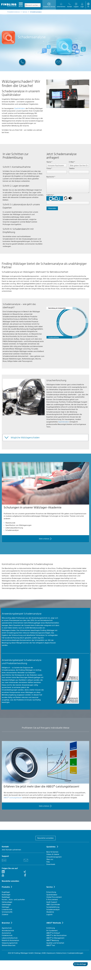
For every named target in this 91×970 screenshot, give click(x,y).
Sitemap (38, 953)
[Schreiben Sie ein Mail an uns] (26, 861)
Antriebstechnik (8, 930)
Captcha (50, 194)
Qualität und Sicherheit (55, 943)
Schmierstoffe (7, 912)
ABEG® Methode (53, 922)
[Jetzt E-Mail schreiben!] (58, 65)
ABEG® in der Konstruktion (56, 935)
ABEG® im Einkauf (53, 933)
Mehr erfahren (44, 538)
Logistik (49, 914)
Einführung (50, 928)
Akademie (50, 912)
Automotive (6, 933)
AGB (43, 953)
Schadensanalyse (52, 909)
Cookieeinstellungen (75, 953)
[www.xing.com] (25, 872)
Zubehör (5, 914)
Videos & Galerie (52, 854)
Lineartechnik (7, 909)
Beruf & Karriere (52, 851)
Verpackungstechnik (10, 943)
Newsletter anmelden (45, 838)
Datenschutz (61, 953)
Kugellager (6, 892)
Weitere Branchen (8, 945)
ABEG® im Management (55, 938)
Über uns (49, 859)
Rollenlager (6, 894)
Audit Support (51, 902)
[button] (65, 198)
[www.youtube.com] (3, 876)
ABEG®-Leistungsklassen (13, 797)
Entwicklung (51, 892)
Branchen (6, 922)
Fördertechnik (7, 935)
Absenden (52, 208)
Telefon (72, 168)
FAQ (48, 861)
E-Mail (72, 162)
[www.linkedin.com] (3, 872)
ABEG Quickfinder (53, 904)
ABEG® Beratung (52, 940)
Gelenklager (6, 904)
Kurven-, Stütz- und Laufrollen (13, 899)
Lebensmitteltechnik (10, 938)
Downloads (50, 864)
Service (49, 887)
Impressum (51, 953)
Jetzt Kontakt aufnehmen (11, 849)
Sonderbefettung (52, 907)
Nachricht (50, 176)
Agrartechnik (7, 928)
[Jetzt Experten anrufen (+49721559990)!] (22, 65)
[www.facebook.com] (25, 876)
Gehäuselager (7, 902)
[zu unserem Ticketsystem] (4, 861)
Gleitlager (5, 907)
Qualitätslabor (19, 108)
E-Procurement (52, 899)
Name (49, 162)
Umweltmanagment (54, 856)
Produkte (6, 887)
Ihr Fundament (52, 930)
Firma (49, 168)
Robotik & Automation (10, 940)
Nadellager (6, 897)
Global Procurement (54, 897)
